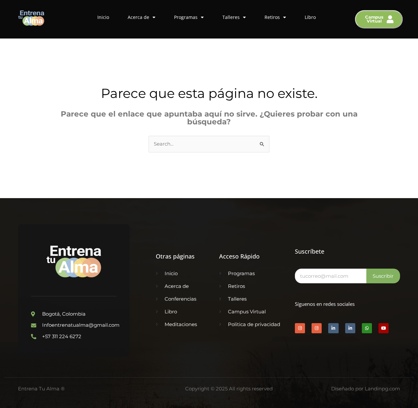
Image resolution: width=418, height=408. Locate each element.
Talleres (231, 17)
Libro (310, 17)
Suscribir (383, 276)
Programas (186, 17)
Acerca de (138, 17)
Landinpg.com (382, 388)
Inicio (103, 17)
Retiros (272, 17)
